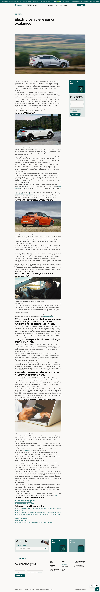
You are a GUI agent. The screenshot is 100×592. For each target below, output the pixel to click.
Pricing (51, 562)
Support (65, 5)
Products (63, 569)
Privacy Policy (33, 580)
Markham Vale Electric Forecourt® (79, 561)
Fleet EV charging (65, 566)
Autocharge (52, 566)
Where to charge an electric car (55, 569)
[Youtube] (23, 558)
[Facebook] (17, 558)
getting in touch (48, 316)
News (61, 5)
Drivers (29, 5)
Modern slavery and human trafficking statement (47, 589)
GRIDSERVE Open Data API (18, 589)
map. (56, 370)
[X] (15, 558)
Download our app (74, 82)
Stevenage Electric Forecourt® (79, 566)
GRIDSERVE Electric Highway (24, 194)
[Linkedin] (25, 558)
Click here (27, 450)
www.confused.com (21, 520)
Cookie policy (37, 589)
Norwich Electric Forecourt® (79, 565)
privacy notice (74, 111)
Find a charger (81, 5)
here (56, 495)
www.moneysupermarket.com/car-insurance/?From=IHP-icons (34, 522)
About (57, 5)
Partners (63, 570)
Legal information (26, 589)
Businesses (35, 5)
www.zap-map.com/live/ (22, 518)
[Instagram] (20, 558)
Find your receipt (73, 541)
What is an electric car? (54, 570)
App (51, 561)
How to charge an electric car (55, 568)
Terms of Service (38, 580)
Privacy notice (32, 589)
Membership (52, 565)
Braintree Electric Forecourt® (79, 562)
